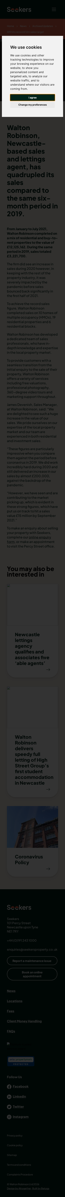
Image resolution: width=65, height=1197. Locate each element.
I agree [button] (33, 97)
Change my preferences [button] (32, 104)
